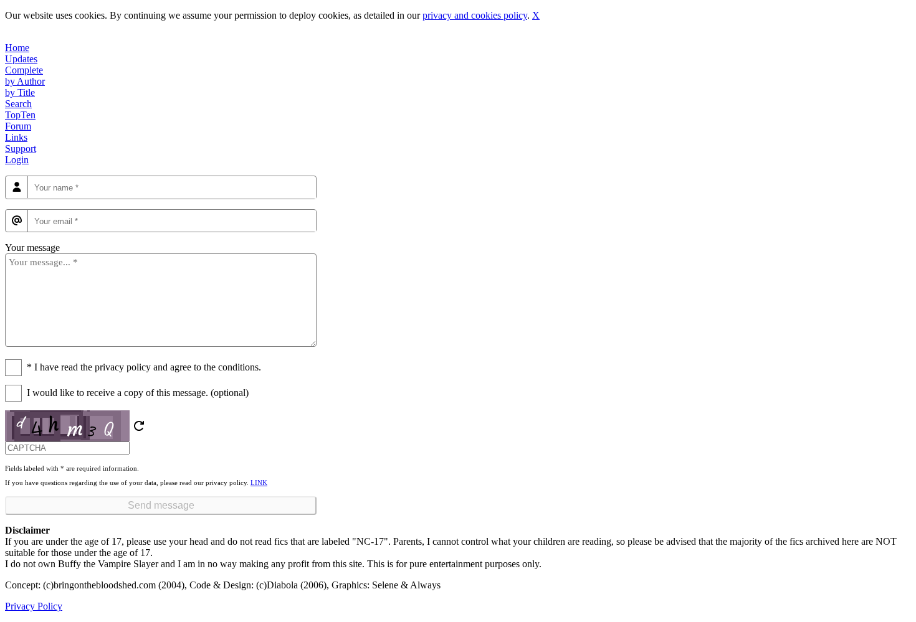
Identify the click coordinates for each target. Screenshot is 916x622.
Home (17, 47)
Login (17, 159)
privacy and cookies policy (474, 15)
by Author (25, 81)
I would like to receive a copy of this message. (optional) (138, 392)
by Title (20, 92)
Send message (161, 505)
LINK (258, 482)
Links (16, 137)
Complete (24, 70)
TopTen (20, 115)
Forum (18, 126)
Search (18, 103)
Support (20, 148)
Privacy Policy (33, 606)
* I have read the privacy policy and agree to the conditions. (144, 367)
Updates (21, 59)
